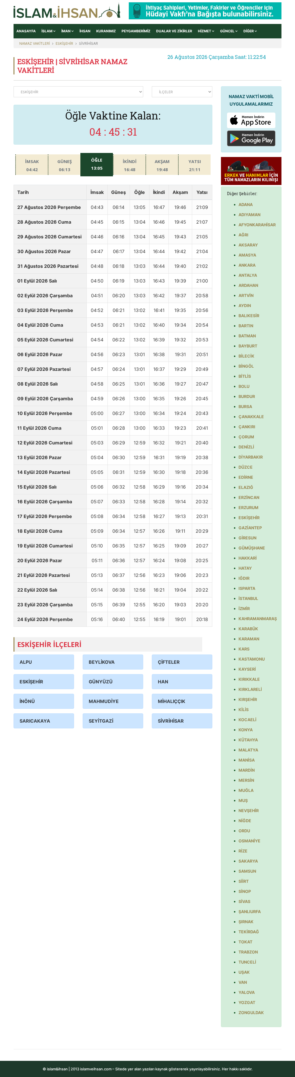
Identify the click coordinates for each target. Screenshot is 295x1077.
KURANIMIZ (106, 31)
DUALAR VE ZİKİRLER (174, 31)
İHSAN (85, 31)
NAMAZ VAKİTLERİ (34, 43)
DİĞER (249, 31)
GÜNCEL (227, 31)
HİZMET (205, 31)
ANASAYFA (26, 31)
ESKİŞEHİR (64, 43)
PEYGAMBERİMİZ (136, 31)
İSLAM (47, 31)
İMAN (66, 31)
